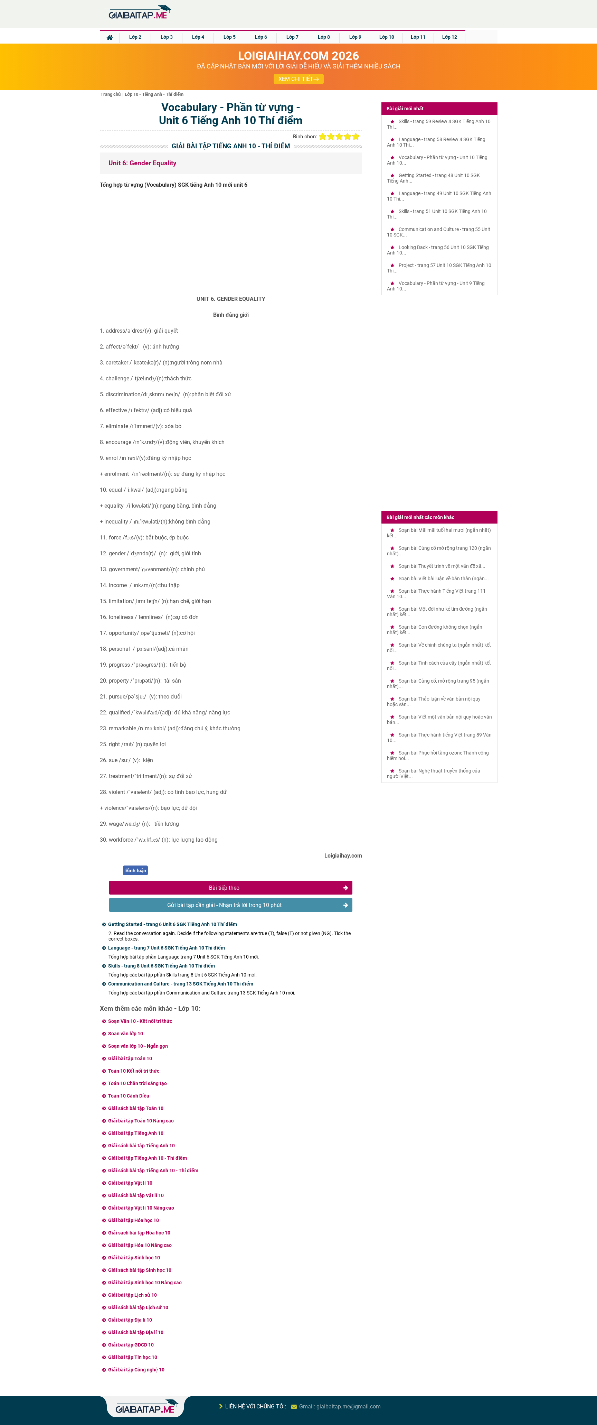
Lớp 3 (167, 37)
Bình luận (135, 870)
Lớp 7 (292, 37)
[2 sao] (331, 136)
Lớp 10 (386, 37)
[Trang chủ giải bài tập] (139, 19)
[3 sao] (339, 136)
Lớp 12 (449, 37)
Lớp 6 (261, 37)
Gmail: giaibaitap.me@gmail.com (340, 1406)
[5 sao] (356, 136)
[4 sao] (347, 136)
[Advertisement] (231, 244)
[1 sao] (323, 136)
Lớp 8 (324, 37)
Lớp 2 (135, 37)
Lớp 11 (418, 37)
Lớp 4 (198, 37)
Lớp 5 (230, 37)
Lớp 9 (355, 37)
